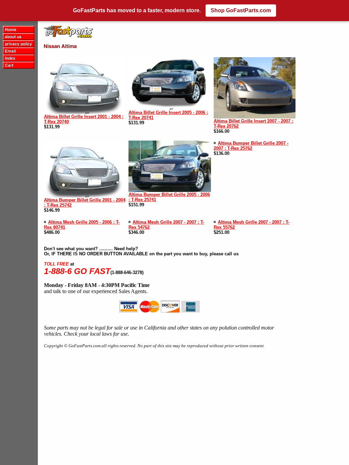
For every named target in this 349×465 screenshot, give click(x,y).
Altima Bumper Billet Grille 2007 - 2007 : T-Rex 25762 (251, 146)
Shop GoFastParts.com (241, 10)
